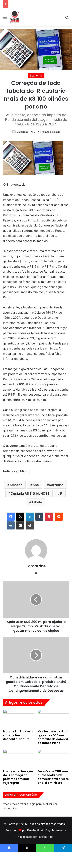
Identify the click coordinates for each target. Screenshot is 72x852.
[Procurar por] (67, 18)
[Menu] (5, 18)
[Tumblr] (39, 517)
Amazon (15, 485)
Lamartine (22, 131)
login (32, 803)
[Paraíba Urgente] (14, 17)
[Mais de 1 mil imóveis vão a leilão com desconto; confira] (18, 719)
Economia (36, 75)
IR (60, 493)
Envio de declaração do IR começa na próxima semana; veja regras (18, 777)
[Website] (36, 573)
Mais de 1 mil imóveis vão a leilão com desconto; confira (18, 735)
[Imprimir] (30, 525)
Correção (56, 485)
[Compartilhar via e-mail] (20, 525)
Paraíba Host (35, 830)
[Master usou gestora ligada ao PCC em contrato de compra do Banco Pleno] (53, 719)
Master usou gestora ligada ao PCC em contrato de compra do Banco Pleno (53, 737)
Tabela (36, 502)
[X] (20, 517)
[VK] (11, 525)
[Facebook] (11, 517)
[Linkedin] (30, 517)
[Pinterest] (49, 517)
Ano (35, 485)
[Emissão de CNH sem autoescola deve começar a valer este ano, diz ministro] (53, 759)
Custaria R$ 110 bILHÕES (30, 493)
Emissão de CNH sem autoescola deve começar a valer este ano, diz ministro (53, 777)
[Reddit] (59, 517)
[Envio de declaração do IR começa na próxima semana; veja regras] (18, 759)
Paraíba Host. (46, 836)
